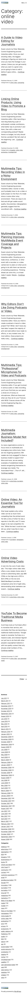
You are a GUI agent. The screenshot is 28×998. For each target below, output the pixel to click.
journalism (20, 481)
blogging (12, 150)
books (3, 862)
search (3, 941)
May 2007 (4, 816)
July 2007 (4, 811)
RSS (2, 939)
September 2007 (6, 806)
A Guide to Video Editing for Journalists (11, 41)
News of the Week (7, 911)
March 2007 (5, 821)
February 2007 (5, 824)
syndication (4, 952)
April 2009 (4, 757)
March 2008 (5, 790)
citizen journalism (6, 864)
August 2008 (5, 778)
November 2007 (6, 801)
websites (4, 972)
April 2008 (4, 788)
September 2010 (6, 713)
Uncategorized (12, 152)
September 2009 (6, 744)
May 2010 (4, 724)
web (2, 967)
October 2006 (5, 834)
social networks (6, 949)
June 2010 (4, 721)
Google (3, 882)
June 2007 (4, 813)
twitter (3, 957)
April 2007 (4, 819)
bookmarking (5, 859)
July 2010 (4, 719)
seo (2, 944)
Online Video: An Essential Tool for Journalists (12, 503)
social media (5, 947)
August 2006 (5, 839)
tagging (3, 954)
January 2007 (5, 826)
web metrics (5, 970)
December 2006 (6, 829)
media (3, 903)
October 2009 (5, 742)
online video (13, 82)
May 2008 (4, 785)
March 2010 (5, 729)
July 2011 (4, 698)
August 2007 (5, 808)
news (2, 908)
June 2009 (4, 752)
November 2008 (6, 770)
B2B (2, 854)
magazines (4, 895)
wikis (2, 977)
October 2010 (5, 711)
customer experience (7, 875)
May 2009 (4, 754)
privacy (3, 926)
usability (3, 962)
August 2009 (5, 747)
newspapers (20, 539)
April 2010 (4, 726)
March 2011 (4, 701)
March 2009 (5, 760)
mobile (3, 906)
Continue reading (20, 209)
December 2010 (6, 706)
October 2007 (5, 803)
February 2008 (5, 793)
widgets (3, 975)
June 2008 (4, 783)
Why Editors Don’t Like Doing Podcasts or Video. (14, 307)
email (2, 877)
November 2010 (6, 708)
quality (3, 936)
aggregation (5, 852)
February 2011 (5, 703)
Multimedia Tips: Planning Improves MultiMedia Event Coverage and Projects (12, 240)
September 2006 (6, 837)
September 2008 (6, 775)
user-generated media (8, 965)
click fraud (4, 867)
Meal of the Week (6, 900)
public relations (6, 931)
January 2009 (5, 765)
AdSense (4, 847)
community (4, 870)
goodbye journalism (7, 880)
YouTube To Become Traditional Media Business (14, 617)
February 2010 (5, 731)
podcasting (21, 82)
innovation (4, 885)
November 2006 (6, 831)
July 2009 (4, 749)
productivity (5, 929)
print (2, 924)
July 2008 (4, 780)
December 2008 (6, 767)
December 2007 (6, 798)
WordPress (17, 991)
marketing (4, 898)
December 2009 (6, 737)
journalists (4, 890)
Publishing (4, 934)
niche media (5, 916)
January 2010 (5, 734)
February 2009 (5, 762)
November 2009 (6, 739)
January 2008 (5, 795)
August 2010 (5, 716)
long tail (3, 893)
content (3, 872)
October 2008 (5, 772)
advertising (13, 481)
